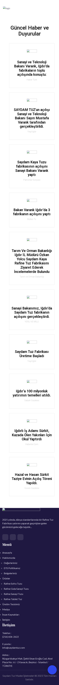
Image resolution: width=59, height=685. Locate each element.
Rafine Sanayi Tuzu (13, 593)
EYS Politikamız (12, 568)
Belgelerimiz (10, 573)
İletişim (6, 619)
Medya (6, 609)
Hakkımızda (8, 557)
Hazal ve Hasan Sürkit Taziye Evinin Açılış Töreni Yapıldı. (32, 479)
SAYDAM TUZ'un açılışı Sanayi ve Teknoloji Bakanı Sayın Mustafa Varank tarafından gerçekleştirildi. (32, 118)
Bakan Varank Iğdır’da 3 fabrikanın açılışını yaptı (32, 212)
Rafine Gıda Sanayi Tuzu (16, 588)
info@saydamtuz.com (13, 647)
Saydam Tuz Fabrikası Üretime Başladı (32, 354)
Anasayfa (7, 552)
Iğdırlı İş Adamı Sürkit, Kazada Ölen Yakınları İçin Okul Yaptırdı (32, 435)
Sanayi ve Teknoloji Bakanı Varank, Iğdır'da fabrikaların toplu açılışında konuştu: (31, 68)
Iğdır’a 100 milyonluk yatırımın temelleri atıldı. (32, 393)
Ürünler (6, 578)
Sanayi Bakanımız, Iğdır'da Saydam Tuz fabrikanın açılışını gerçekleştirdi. (31, 312)
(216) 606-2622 (10, 636)
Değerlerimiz (10, 562)
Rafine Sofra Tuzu (13, 583)
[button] (53, 8)
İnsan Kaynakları (10, 614)
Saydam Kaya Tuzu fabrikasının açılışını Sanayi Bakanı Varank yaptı (31, 168)
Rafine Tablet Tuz (13, 599)
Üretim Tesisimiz (11, 604)
